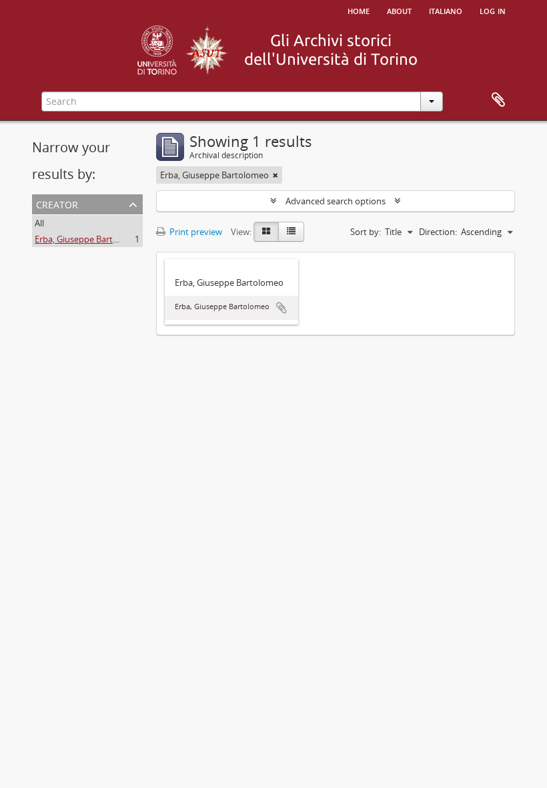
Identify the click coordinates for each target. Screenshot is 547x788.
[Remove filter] (275, 175)
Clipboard (498, 100)
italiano (445, 10)
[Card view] (266, 232)
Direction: (438, 232)
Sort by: (365, 232)
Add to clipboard (281, 308)
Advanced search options (336, 201)
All (39, 223)
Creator (57, 203)
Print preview (194, 232)
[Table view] (291, 232)
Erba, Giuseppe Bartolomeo (89, 239)
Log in (493, 10)
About (399, 10)
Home (359, 10)
